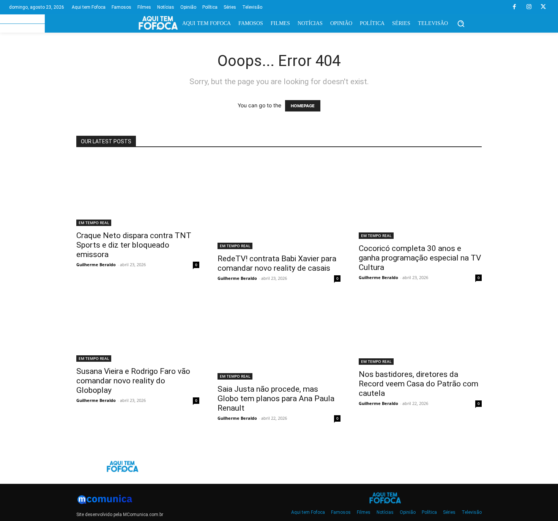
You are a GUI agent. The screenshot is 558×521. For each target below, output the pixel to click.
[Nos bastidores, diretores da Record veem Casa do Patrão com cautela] (420, 331)
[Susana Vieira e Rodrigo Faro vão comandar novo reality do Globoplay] (137, 330)
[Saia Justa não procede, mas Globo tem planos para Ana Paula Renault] (279, 339)
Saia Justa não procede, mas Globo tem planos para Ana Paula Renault (276, 398)
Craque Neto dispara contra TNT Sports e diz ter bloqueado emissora (133, 245)
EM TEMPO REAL (94, 222)
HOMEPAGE (303, 105)
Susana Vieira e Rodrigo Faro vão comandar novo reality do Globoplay (133, 381)
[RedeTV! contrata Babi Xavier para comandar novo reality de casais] (279, 203)
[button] (461, 23)
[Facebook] (514, 7)
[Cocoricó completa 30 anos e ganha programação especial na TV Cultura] (420, 198)
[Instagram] (528, 7)
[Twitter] (543, 7)
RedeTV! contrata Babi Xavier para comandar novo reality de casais (277, 263)
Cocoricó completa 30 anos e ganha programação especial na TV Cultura (420, 258)
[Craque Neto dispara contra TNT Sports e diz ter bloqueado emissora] (137, 191)
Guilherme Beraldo (96, 264)
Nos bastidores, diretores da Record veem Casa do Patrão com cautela (418, 384)
